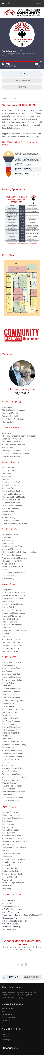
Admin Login (6, 1040)
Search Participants (33, 977)
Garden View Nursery (10, 912)
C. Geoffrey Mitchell (10, 924)
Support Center (7, 1034)
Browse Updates (7, 1023)
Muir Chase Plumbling (11, 927)
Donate (4, 1011)
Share (22, 87)
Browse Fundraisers (8, 1017)
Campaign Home (7, 1009)
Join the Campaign (11, 977)
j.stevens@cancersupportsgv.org (12, 998)
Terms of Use (6, 1037)
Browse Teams (6, 1020)
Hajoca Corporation (9, 918)
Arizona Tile (7, 903)
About (5, 98)
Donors (15, 98)
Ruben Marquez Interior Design (14, 921)
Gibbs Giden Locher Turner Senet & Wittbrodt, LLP (22, 915)
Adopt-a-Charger (8, 900)
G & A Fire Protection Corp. (12, 909)
